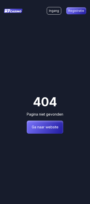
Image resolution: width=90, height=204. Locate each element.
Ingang (54, 11)
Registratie (76, 11)
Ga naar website (45, 127)
